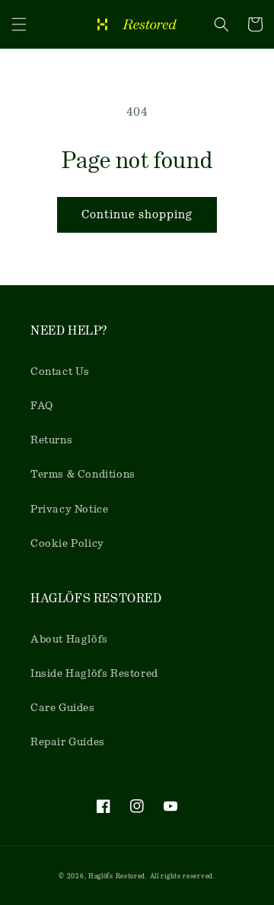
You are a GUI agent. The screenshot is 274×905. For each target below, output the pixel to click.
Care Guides (62, 707)
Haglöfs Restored (116, 876)
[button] (19, 24)
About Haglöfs (69, 639)
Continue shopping (137, 214)
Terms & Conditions (82, 474)
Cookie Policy (67, 543)
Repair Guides (67, 741)
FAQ (41, 405)
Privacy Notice (69, 509)
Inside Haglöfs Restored (94, 673)
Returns (51, 439)
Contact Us (60, 371)
